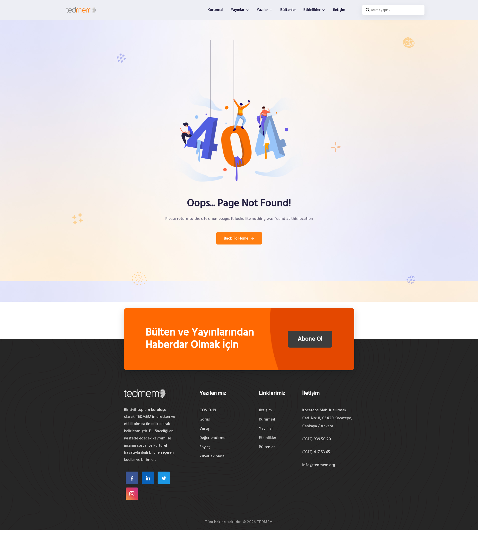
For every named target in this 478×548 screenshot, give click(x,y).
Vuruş (204, 429)
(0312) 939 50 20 (316, 439)
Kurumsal (215, 10)
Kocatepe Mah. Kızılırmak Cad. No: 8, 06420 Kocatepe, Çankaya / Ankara (327, 418)
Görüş (204, 419)
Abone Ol (310, 339)
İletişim (339, 10)
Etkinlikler (312, 10)
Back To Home (236, 239)
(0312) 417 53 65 (316, 452)
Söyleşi (205, 447)
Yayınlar (238, 10)
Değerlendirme (212, 438)
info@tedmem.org (318, 465)
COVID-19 (207, 410)
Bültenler (288, 10)
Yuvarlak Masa (212, 456)
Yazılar (263, 10)
